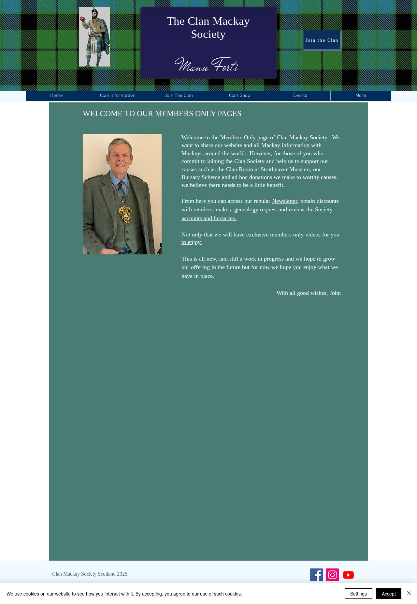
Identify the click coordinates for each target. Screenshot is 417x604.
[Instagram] (332, 574)
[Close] (409, 593)
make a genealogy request (246, 209)
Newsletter (284, 201)
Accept (389, 593)
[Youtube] (348, 574)
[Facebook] (316, 574)
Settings (358, 593)
